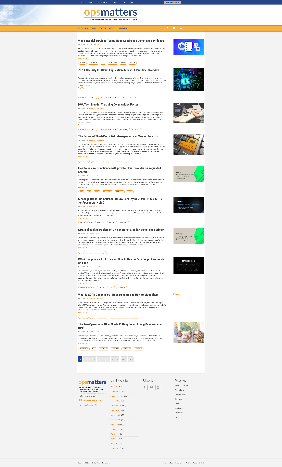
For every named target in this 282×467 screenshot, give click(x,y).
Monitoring (123, 222)
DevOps (123, 63)
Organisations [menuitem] (102, 2)
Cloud (102, 97)
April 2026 (114, 429)
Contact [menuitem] (132, 2)
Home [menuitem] (82, 2)
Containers (119, 192)
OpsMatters (91, 74)
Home (165, 463)
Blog (103, 63)
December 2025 (116, 410)
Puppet (90, 44)
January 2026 (115, 415)
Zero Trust (134, 97)
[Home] (110, 13)
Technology (135, 129)
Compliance (113, 63)
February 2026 (115, 420)
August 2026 (114, 448)
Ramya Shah (91, 298)
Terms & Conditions (181, 385)
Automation (93, 63)
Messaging (112, 222)
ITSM (112, 287)
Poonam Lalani (92, 266)
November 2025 (116, 406)
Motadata (101, 266)
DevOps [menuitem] (102, 28)
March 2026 (114, 424)
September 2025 (116, 396)
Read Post (81, 59)
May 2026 (113, 434)
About (171, 463)
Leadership (138, 349)
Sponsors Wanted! (172, 2)
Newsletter (179, 413)
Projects (188, 463)
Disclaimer (178, 399)
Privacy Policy (179, 390)
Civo (98, 175)
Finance (132, 63)
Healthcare (127, 349)
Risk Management (117, 161)
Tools (195, 463)
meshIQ (90, 206)
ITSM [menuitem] (93, 28)
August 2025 (114, 391)
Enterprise (115, 349)
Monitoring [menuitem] (82, 28)
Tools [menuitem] (123, 2)
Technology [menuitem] (123, 28)
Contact (177, 404)
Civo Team (91, 175)
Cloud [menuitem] (111, 28)
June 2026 (114, 439)
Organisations (179, 463)
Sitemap (178, 417)
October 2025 (115, 401)
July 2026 (113, 443)
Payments (123, 129)
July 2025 (113, 387)
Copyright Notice (180, 395)
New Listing (179, 408)
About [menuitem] (91, 2)
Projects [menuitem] (114, 2)
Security (123, 97)
